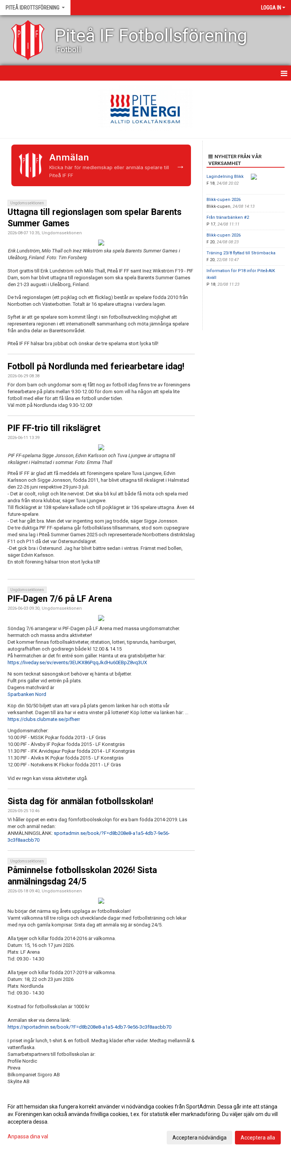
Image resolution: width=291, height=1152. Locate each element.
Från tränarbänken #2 (228, 217)
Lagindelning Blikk (225, 176)
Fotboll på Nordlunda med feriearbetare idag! (96, 366)
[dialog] (145, 1121)
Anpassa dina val (28, 1136)
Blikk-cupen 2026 (224, 199)
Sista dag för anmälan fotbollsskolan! (80, 801)
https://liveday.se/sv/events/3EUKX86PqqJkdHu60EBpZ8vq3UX (77, 662)
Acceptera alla (258, 1138)
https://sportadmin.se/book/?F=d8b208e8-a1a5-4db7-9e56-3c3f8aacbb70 (89, 1027)
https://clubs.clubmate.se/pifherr (44, 719)
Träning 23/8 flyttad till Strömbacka (241, 253)
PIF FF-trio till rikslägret (54, 428)
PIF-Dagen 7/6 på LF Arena (60, 599)
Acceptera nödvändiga (199, 1138)
